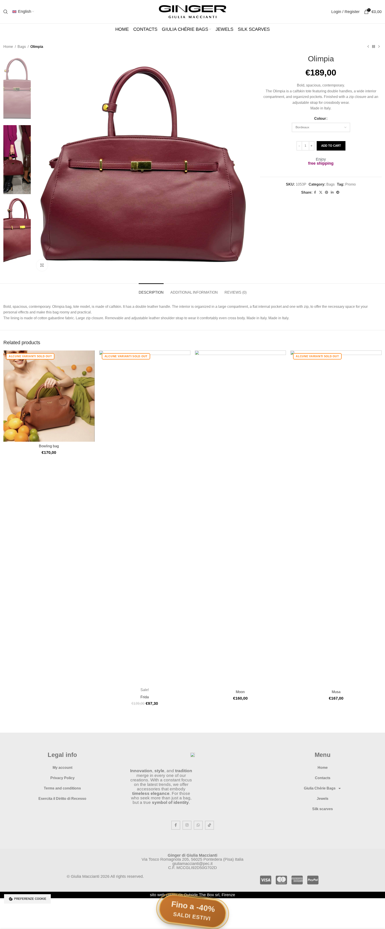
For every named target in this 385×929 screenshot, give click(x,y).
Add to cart (331, 145)
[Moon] (240, 518)
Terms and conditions (62, 788)
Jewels (322, 798)
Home (8, 47)
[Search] (5, 11)
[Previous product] (368, 46)
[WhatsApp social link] (198, 825)
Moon (240, 692)
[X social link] (321, 192)
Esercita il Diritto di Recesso (62, 798)
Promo (350, 184)
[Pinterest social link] (326, 192)
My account (62, 767)
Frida (144, 697)
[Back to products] (373, 46)
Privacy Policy (62, 778)
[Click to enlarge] (42, 265)
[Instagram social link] (186, 825)
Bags (22, 47)
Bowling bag (49, 446)
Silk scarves (322, 809)
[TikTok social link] (209, 825)
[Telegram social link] (338, 192)
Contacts (322, 778)
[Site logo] (192, 11)
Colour (320, 118)
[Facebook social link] (315, 192)
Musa (336, 692)
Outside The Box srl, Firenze (209, 895)
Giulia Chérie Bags (320, 788)
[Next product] (379, 46)
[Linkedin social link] (332, 192)
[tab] (151, 290)
